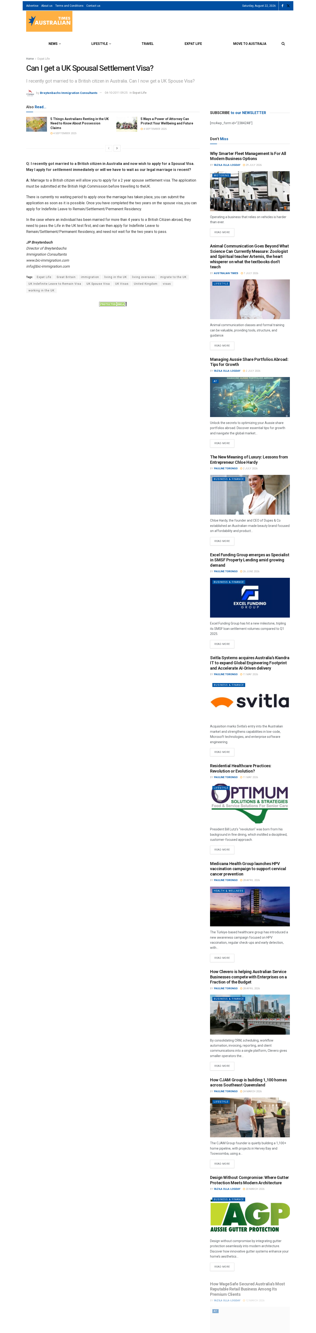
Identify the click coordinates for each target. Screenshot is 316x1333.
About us (47, 5)
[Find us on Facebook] (282, 6)
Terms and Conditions (69, 5)
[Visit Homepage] (49, 22)
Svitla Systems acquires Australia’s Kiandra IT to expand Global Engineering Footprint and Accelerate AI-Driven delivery (249, 663)
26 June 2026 (250, 571)
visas (167, 283)
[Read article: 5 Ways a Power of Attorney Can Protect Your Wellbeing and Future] (126, 124)
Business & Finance (229, 479)
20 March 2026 (254, 1189)
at (215, 381)
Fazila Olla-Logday (227, 165)
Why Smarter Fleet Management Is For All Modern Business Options (248, 156)
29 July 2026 (253, 165)
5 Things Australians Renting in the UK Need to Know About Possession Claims (79, 123)
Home (30, 58)
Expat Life (193, 44)
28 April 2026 (251, 880)
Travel (148, 44)
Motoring (221, 175)
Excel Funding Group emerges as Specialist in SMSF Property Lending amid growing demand (249, 560)
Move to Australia (249, 44)
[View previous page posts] (108, 148)
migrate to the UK (173, 277)
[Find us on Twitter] (288, 6)
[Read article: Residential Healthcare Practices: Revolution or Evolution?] (250, 804)
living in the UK (115, 277)
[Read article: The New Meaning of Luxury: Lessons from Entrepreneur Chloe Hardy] (250, 495)
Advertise (32, 5)
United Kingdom (146, 283)
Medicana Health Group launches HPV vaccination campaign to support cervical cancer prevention (248, 868)
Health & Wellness (228, 890)
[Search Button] (283, 43)
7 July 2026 (250, 273)
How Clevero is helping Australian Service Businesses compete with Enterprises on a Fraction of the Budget (248, 976)
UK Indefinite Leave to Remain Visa (54, 283)
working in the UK (41, 290)
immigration (90, 277)
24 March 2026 (252, 1091)
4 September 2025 (64, 133)
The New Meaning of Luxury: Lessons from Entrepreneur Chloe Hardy (249, 460)
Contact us (93, 5)
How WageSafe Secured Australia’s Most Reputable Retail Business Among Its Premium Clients (247, 1285)
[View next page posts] (117, 148)
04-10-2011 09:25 (116, 92)
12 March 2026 (254, 1297)
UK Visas (122, 283)
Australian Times (226, 273)
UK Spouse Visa (98, 283)
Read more (224, 231)
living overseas (143, 277)
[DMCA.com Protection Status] (113, 304)
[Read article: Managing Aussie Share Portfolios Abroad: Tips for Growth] (250, 397)
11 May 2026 (250, 674)
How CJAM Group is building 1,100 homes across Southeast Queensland (248, 1082)
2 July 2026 (252, 370)
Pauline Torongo (226, 468)
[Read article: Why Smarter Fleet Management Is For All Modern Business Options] (250, 191)
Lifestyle (99, 44)
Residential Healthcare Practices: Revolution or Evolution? (240, 768)
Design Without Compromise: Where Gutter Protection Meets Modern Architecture (249, 1180)
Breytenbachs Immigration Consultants (68, 92)
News (53, 44)
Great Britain (66, 277)
